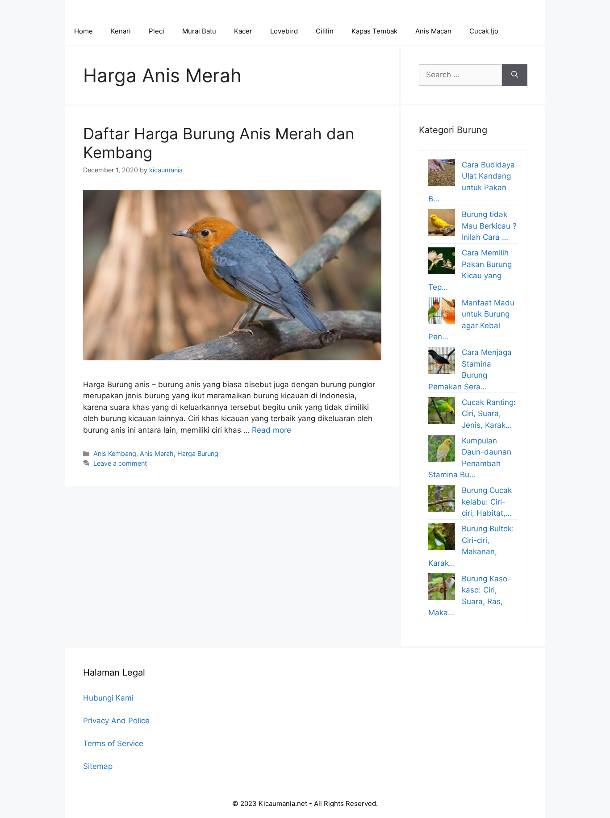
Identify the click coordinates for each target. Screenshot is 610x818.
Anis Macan (433, 31)
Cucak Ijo (483, 31)
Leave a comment (120, 463)
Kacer (243, 31)
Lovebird (284, 31)
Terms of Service (113, 743)
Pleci (156, 31)
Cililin (325, 31)
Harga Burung (197, 453)
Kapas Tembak (374, 31)
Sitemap (98, 766)
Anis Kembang (114, 453)
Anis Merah (157, 453)
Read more (271, 430)
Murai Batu (199, 31)
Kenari (121, 31)
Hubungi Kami (108, 697)
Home (83, 31)
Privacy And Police (116, 720)
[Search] (514, 75)
